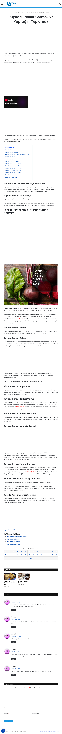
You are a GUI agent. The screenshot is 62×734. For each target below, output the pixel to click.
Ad (5, 707)
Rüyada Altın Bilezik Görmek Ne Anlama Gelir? (9, 582)
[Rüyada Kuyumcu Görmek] (24, 576)
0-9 (31, 558)
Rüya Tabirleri (22, 12)
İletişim (58, 731)
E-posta (6, 713)
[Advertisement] (31, 40)
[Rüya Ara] (60, 4)
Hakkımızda (42, 731)
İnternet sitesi (35, 713)
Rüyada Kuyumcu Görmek (23, 582)
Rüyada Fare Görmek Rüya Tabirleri (17, 536)
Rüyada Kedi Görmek (13, 539)
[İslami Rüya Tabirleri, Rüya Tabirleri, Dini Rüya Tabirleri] (11, 3)
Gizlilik (54, 731)
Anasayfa (15, 12)
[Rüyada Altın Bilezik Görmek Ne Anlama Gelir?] (10, 576)
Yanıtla (13, 609)
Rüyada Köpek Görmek (13, 541)
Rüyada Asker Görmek (13, 544)
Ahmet (26, 26)
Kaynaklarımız (48, 731)
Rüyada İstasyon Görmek (11, 530)
